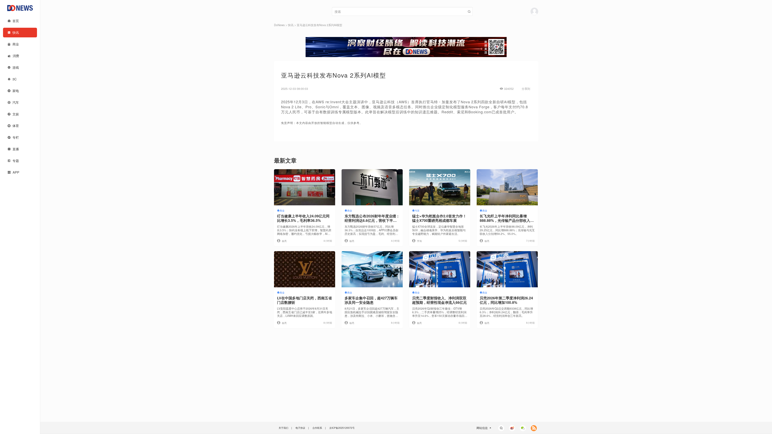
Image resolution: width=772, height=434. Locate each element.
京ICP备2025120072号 (342, 427)
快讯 (291, 25)
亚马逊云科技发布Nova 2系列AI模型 (319, 25)
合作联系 (317, 427)
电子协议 (300, 427)
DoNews (279, 25)
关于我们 (283, 427)
